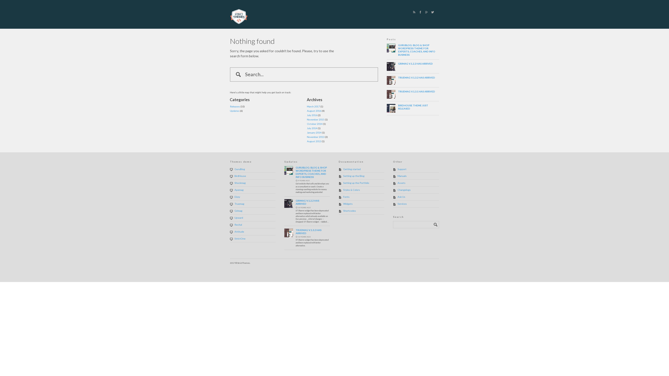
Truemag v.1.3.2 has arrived (416, 77)
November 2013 (315, 136)
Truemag (239, 203)
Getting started (352, 169)
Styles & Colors (351, 189)
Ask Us (401, 196)
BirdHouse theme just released (413, 107)
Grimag (238, 210)
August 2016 (314, 110)
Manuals (402, 175)
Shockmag (240, 182)
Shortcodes (349, 210)
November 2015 (315, 119)
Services (402, 203)
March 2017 (313, 106)
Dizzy (237, 196)
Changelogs (404, 189)
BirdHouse (240, 175)
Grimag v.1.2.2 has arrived (415, 63)
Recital (238, 224)
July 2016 (312, 115)
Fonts (346, 196)
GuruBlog (239, 169)
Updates (234, 110)
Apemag (239, 189)
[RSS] (414, 12)
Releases (235, 106)
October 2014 (314, 123)
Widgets (348, 203)
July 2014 (312, 128)
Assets (401, 182)
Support (402, 169)
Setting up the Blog (353, 175)
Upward (238, 217)
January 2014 (314, 132)
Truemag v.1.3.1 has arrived (416, 91)
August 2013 (314, 141)
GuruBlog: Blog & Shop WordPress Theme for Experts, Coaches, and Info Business (416, 50)
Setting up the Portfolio (356, 182)
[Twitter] (432, 12)
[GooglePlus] (426, 12)
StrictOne (239, 238)
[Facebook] (420, 12)
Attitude (239, 231)
